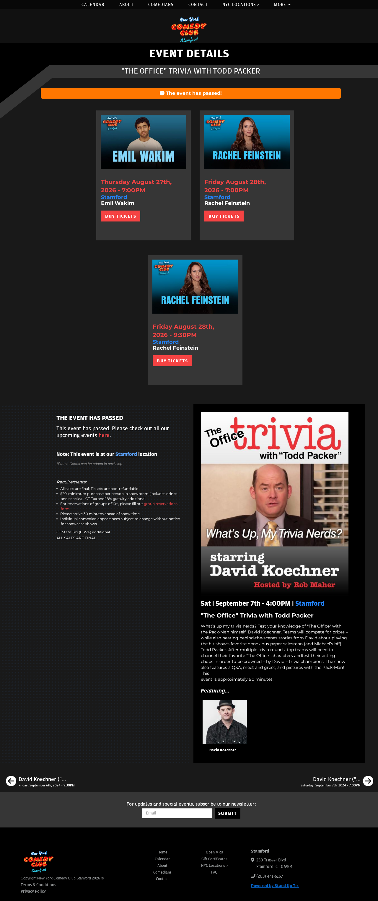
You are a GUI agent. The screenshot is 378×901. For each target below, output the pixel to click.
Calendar (93, 4)
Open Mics (214, 852)
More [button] (281, 4)
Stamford (126, 454)
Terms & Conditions (38, 884)
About (126, 4)
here (104, 435)
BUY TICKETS (120, 216)
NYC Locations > (241, 4)
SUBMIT (227, 813)
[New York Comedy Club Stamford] (189, 29)
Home (162, 852)
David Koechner (222, 750)
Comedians (161, 4)
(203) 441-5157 (269, 876)
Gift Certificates (214, 859)
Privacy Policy (33, 891)
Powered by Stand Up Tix (275, 885)
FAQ (214, 872)
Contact (198, 4)
